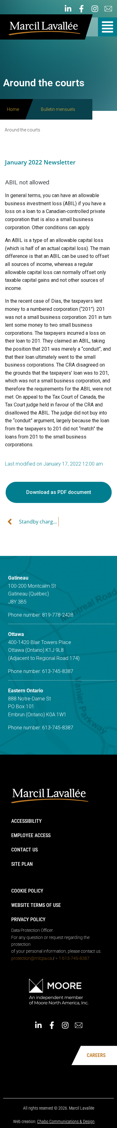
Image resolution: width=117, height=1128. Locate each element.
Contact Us (24, 850)
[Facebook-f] (81, 8)
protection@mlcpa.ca (31, 958)
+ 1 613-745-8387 (72, 958)
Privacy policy (28, 919)
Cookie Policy (27, 891)
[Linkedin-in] (68, 8)
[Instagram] (95, 8)
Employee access (31, 835)
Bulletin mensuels (58, 109)
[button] (107, 26)
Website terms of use (36, 905)
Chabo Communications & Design (66, 1121)
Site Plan (22, 864)
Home (13, 109)
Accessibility (26, 821)
